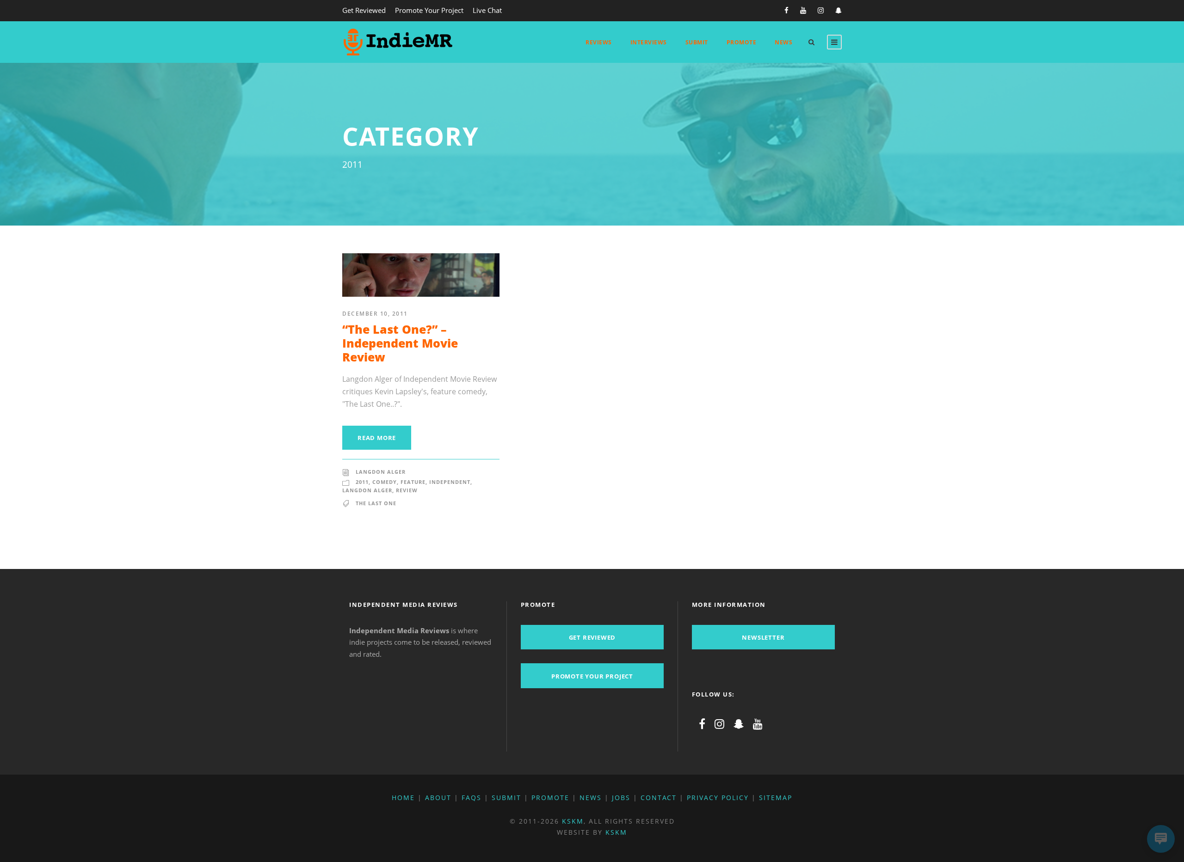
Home (403, 797)
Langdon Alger (381, 471)
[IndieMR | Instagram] (719, 723)
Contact (659, 797)
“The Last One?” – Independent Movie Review (400, 343)
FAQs (471, 797)
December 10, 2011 (375, 314)
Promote (742, 42)
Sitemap (775, 797)
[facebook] (786, 10)
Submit (696, 42)
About (438, 797)
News (783, 42)
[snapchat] (838, 10)
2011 (362, 481)
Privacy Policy (718, 797)
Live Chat (487, 10)
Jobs (621, 797)
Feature (413, 481)
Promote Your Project (429, 10)
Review (407, 490)
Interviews (648, 42)
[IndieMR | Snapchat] (739, 723)
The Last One (376, 503)
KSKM (573, 821)
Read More (377, 438)
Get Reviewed (364, 10)
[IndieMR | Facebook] (702, 723)
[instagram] (821, 10)
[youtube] (803, 10)
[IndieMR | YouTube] (758, 723)
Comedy (384, 481)
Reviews (599, 42)
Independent (449, 481)
